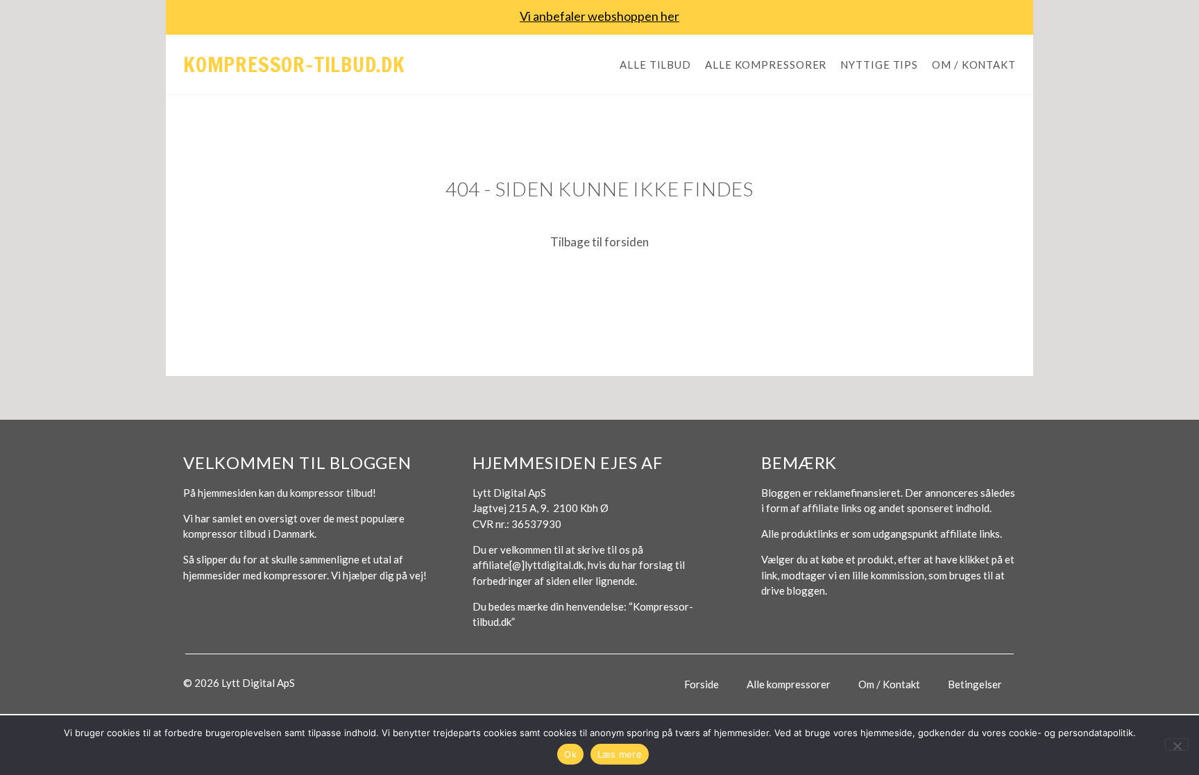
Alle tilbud (655, 64)
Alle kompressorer (765, 64)
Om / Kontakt (974, 64)
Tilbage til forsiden (599, 242)
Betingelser (975, 684)
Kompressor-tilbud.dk (294, 64)
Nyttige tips (879, 64)
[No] (1177, 744)
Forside (701, 684)
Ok (570, 754)
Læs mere (619, 754)
